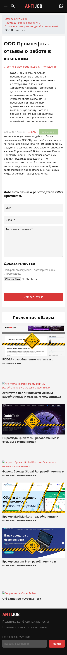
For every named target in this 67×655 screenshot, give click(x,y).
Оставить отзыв (33, 297)
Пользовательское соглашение (25, 627)
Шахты (32, 132)
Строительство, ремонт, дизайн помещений (30, 66)
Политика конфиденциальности (25, 621)
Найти (57, 643)
